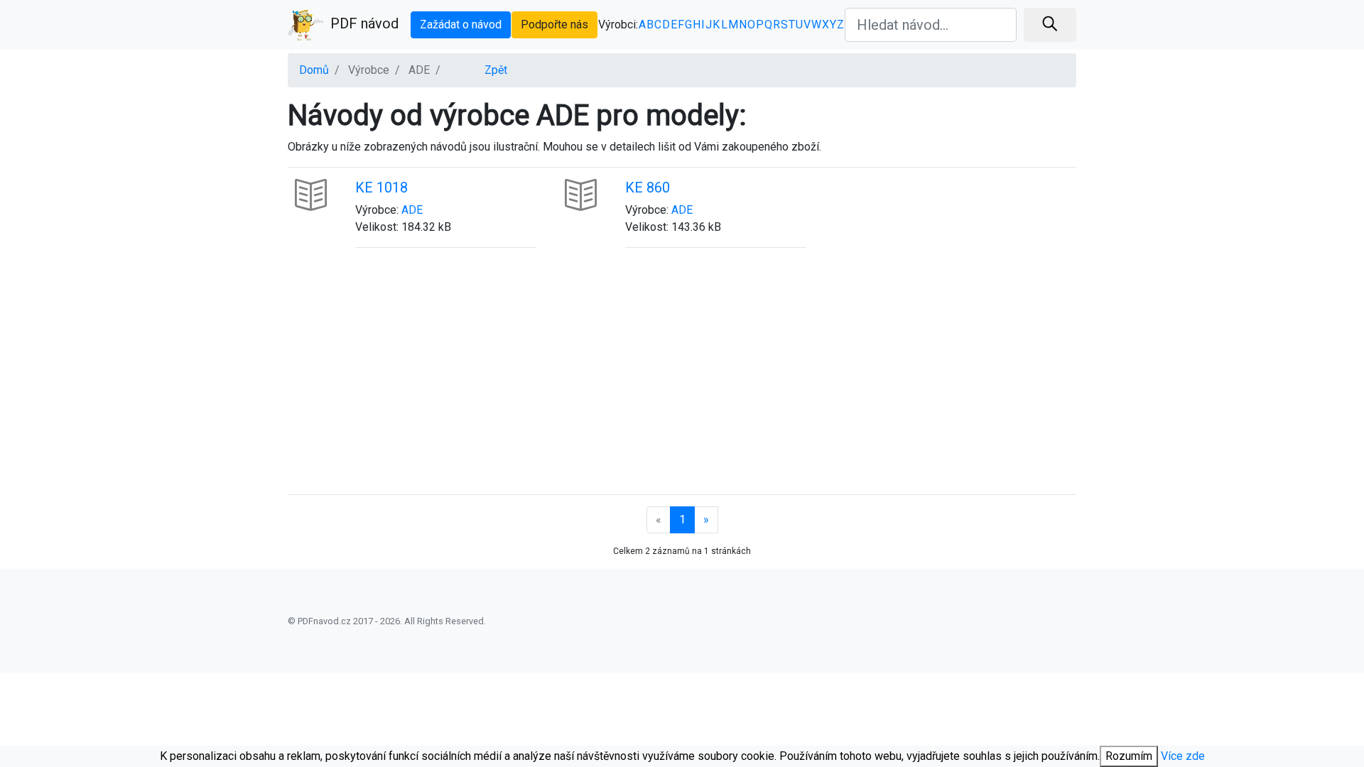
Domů (314, 70)
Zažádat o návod (461, 24)
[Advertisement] (682, 380)
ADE (412, 210)
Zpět (496, 70)
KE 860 (647, 187)
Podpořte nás (554, 24)
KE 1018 (381, 187)
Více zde (1183, 756)
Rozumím (1128, 756)
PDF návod (364, 23)
